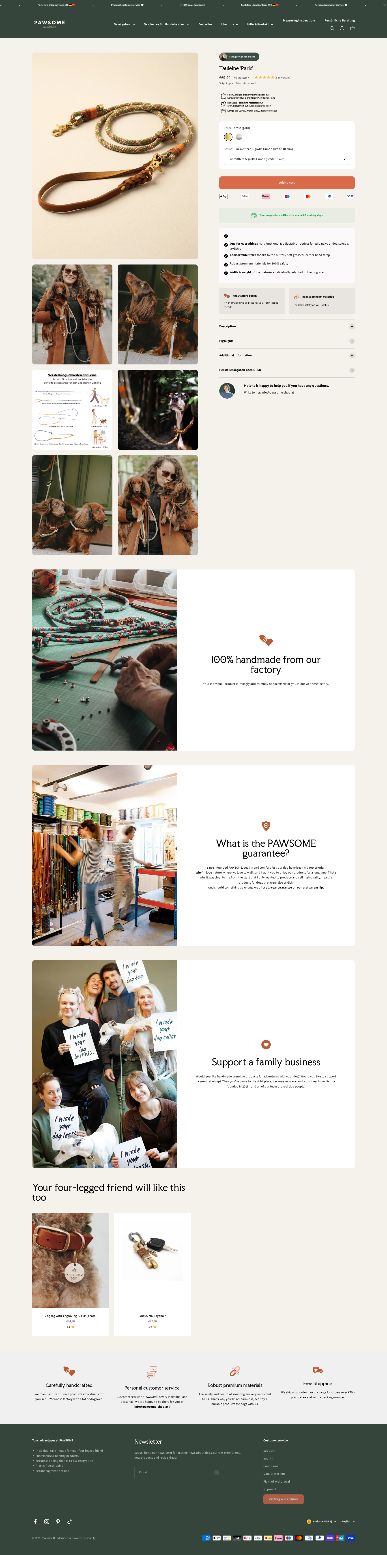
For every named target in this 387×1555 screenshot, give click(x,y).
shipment (269, 1489)
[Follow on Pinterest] (58, 1522)
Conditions (270, 1466)
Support (269, 1451)
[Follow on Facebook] (35, 1522)
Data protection (274, 1474)
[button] (273, 78)
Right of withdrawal (276, 1481)
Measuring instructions (299, 20)
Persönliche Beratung (340, 20)
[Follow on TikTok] (70, 1522)
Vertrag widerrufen (283, 1499)
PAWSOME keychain (152, 1316)
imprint (268, 1458)
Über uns (227, 24)
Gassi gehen (122, 24)
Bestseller (205, 24)
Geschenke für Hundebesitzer (164, 24)
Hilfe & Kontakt (258, 24)
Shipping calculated (230, 83)
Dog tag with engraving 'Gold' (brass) (71, 1316)
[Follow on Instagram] (47, 1522)
